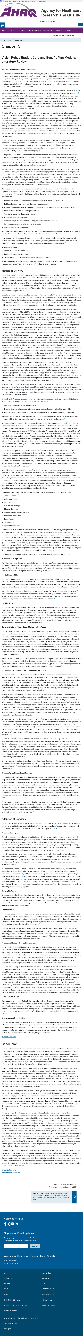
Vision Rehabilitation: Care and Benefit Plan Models (45, 30)
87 (22, 787)
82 (39, 699)
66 (78, 93)
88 (72, 792)
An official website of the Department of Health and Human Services (25, 1)
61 (21, 83)
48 (31, 433)
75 (52, 380)
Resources (21, 30)
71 (48, 184)
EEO (43, 1283)
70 (42, 174)
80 (45, 544)
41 (47, 570)
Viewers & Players (48, 1305)
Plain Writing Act (48, 1295)
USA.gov (7, 1328)
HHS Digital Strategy (12, 1300)
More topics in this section (12, 40)
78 (9, 433)
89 (60, 801)
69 (77, 159)
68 (56, 145)
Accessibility (46, 1273)
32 (24, 876)
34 (34, 86)
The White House (10, 1323)
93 (25, 1003)
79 (11, 433)
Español (7, 1283)
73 (23, 290)
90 (64, 849)
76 (26, 394)
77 (64, 418)
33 (71, 1027)
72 (55, 280)
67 (12, 135)
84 (12, 731)
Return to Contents (9, 1037)
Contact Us (8, 1278)
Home (4, 30)
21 (32, 76)
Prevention (12, 30)
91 (21, 900)
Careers (7, 1273)
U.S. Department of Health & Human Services (21, 1318)
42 (65, 242)
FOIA (6, 1295)
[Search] (80, 24)
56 (49, 570)
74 (15, 314)
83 (16, 724)
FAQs (6, 1289)
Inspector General (11, 1310)
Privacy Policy (47, 1300)
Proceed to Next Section (11, 1173)
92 (74, 981)
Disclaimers (46, 1278)
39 (56, 916)
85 (24, 756)
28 (18, 494)
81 (41, 622)
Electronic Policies (48, 1289)
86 (11, 768)
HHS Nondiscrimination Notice (15, 1305)
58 (5, 1013)
